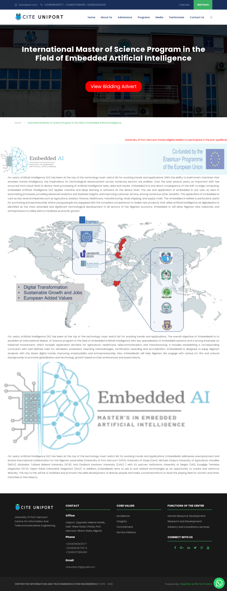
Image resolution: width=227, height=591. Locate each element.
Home (91, 17)
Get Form (203, 4)
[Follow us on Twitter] (195, 548)
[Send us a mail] (182, 548)
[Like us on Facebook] (175, 548)
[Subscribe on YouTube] (208, 548)
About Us (106, 17)
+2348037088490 (76, 552)
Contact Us (197, 17)
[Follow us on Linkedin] (189, 548)
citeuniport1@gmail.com (80, 567)
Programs (144, 17)
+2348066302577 (76, 544)
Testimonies (176, 17)
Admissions (125, 17)
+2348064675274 (76, 548)
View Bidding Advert (114, 86)
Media (159, 17)
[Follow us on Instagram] (202, 548)
